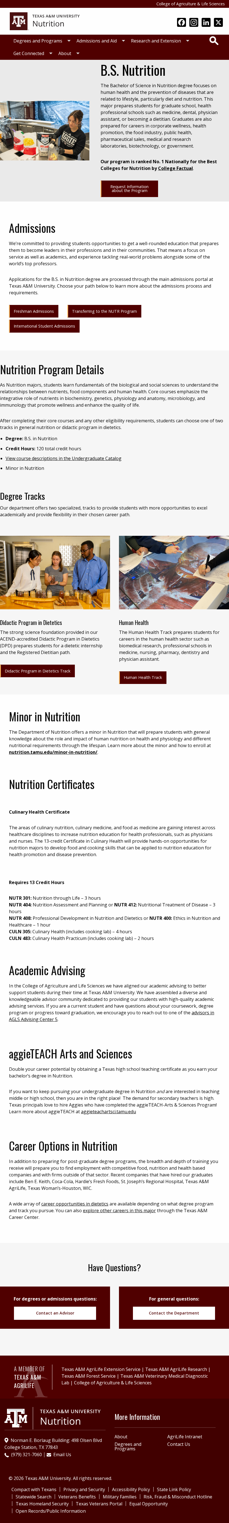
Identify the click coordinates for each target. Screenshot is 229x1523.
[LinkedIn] (206, 23)
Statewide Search (33, 1497)
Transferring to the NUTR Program (104, 311)
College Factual (175, 168)
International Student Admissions (44, 326)
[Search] (214, 40)
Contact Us (178, 1444)
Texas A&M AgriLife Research (176, 1369)
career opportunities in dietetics (74, 1204)
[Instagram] (194, 23)
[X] (218, 23)
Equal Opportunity (148, 1504)
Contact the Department (174, 1313)
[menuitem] (40, 41)
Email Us (62, 1454)
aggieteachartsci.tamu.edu (108, 1112)
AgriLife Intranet (184, 1436)
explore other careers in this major (119, 1210)
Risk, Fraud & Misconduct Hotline (178, 1497)
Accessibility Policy (131, 1489)
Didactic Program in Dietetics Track (37, 671)
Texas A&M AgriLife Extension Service (100, 1369)
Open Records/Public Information (51, 1511)
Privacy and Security (84, 1489)
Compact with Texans (33, 1489)
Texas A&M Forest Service (88, 1376)
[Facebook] (181, 23)
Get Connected (28, 53)
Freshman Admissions (34, 311)
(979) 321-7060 (26, 1454)
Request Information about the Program (129, 188)
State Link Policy (174, 1489)
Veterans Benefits (77, 1497)
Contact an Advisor (55, 1313)
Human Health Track (143, 677)
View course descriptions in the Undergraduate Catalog (63, 458)
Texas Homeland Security (42, 1504)
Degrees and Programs (37, 41)
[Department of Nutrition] (45, 20)
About (64, 53)
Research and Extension (156, 41)
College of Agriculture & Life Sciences (190, 3)
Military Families (120, 1497)
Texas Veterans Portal (99, 1504)
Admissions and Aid (97, 41)
